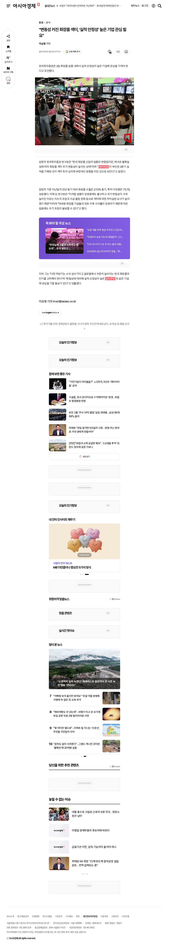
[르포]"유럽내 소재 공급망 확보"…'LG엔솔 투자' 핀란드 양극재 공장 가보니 (94, 445)
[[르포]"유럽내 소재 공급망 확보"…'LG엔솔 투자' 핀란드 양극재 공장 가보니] (57, 450)
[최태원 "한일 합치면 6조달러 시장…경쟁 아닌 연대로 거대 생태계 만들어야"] (57, 435)
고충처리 (114, 916)
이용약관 (104, 916)
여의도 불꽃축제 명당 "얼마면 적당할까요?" (95, 847)
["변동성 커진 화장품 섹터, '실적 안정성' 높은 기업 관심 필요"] (84, 111)
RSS (78, 916)
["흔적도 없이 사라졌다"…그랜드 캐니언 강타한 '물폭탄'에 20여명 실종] (111, 752)
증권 (41, 22)
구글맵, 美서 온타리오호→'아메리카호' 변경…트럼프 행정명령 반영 (94, 399)
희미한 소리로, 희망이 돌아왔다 (88, 814)
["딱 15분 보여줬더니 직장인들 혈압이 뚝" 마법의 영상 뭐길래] (59, 836)
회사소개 (10, 916)
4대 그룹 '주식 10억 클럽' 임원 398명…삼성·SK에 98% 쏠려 (94, 414)
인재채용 (35, 916)
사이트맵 (125, 916)
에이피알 (103, 166)
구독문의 (58, 916)
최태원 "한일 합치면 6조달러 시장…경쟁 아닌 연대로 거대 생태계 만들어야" (94, 429)
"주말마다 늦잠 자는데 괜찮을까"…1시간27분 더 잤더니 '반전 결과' (105, 237)
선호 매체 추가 (74, 51)
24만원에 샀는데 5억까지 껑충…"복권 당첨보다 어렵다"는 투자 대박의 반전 (105, 251)
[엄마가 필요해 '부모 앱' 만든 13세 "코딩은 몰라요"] (59, 869)
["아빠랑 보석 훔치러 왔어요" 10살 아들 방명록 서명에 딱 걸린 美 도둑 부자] (111, 704)
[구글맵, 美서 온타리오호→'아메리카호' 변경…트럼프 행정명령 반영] (57, 404)
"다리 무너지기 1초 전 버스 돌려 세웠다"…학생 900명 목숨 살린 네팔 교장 (105, 244)
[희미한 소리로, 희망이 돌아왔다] (59, 820)
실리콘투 (110, 278)
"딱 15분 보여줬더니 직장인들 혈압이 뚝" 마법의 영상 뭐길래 (95, 830)
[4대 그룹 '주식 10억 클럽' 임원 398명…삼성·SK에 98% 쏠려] (57, 420)
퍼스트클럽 (47, 916)
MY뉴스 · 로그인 (139, 5)
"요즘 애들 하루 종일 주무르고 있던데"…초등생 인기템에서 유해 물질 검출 (105, 229)
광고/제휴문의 (23, 916)
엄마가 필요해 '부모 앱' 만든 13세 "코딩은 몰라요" (95, 863)
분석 (48, 22)
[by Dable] (114, 766)
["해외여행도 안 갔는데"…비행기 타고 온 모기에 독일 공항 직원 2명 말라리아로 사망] (111, 720)
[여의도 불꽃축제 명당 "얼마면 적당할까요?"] (59, 853)
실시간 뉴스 (50, 6)
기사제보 (69, 916)
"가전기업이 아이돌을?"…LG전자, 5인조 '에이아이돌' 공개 (94, 383)
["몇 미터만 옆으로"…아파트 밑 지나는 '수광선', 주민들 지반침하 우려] (111, 736)
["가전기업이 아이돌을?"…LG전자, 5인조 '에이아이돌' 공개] (57, 389)
